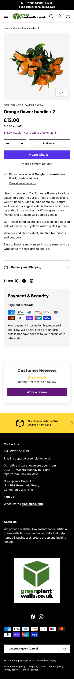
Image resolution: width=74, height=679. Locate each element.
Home (7, 28)
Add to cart (49, 143)
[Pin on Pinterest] (31, 281)
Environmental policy (14, 666)
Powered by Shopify (46, 660)
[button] (68, 16)
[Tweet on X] (16, 281)
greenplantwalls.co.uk (23, 660)
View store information (22, 183)
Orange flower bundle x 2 (26, 28)
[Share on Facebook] (24, 281)
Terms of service (29, 669)
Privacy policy (11, 669)
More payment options (37, 164)
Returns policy (56, 666)
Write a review (37, 392)
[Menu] (6, 16)
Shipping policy (37, 666)
